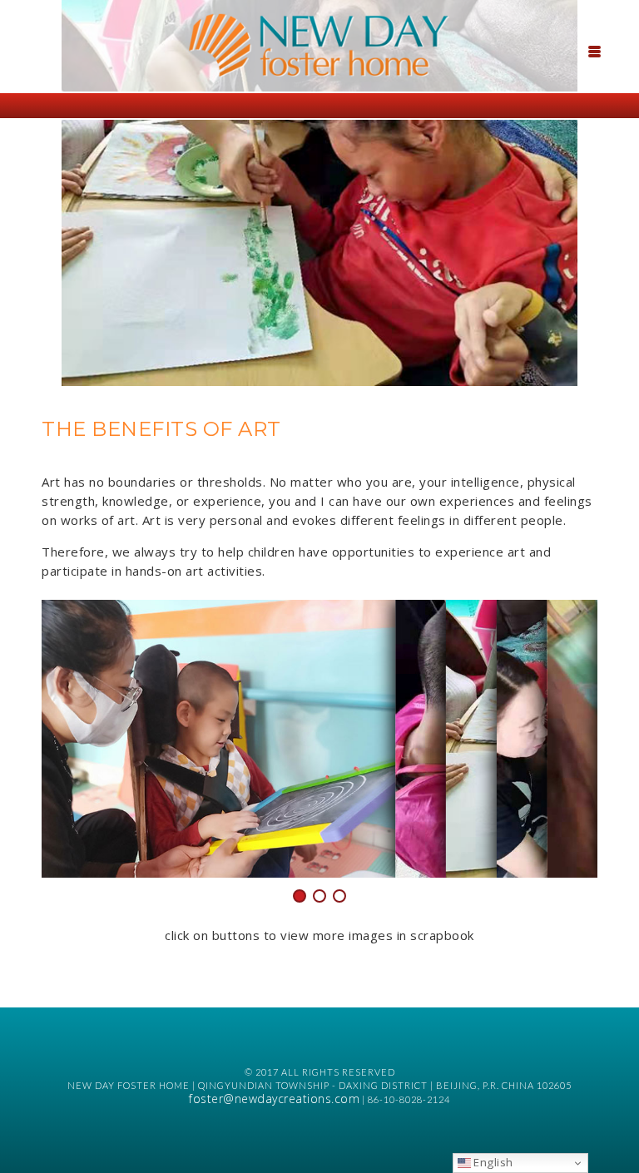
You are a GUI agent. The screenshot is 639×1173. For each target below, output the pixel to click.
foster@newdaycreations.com (274, 1098)
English (492, 1162)
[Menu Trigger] (594, 49)
